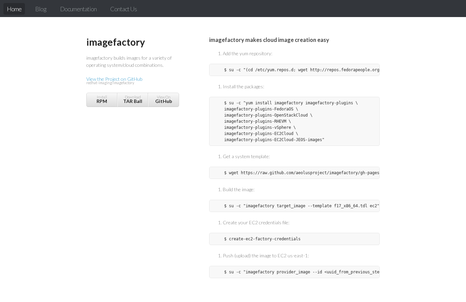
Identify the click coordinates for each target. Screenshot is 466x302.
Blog (40, 9)
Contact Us (123, 9)
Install (102, 99)
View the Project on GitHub (114, 80)
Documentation (78, 9)
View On (163, 99)
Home (14, 9)
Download (132, 99)
